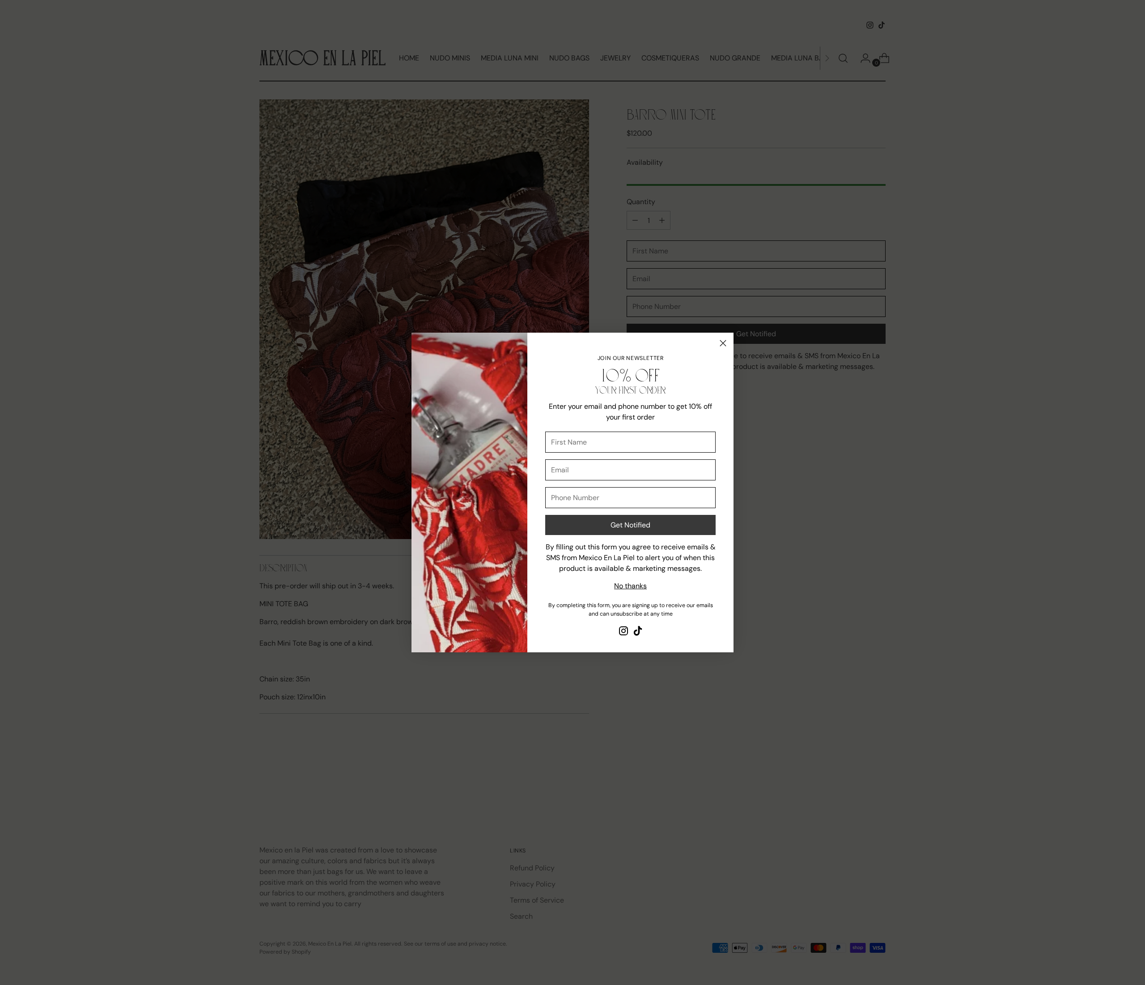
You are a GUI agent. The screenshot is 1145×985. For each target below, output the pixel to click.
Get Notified (630, 525)
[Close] (723, 343)
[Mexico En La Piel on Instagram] (623, 632)
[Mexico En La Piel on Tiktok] (637, 632)
